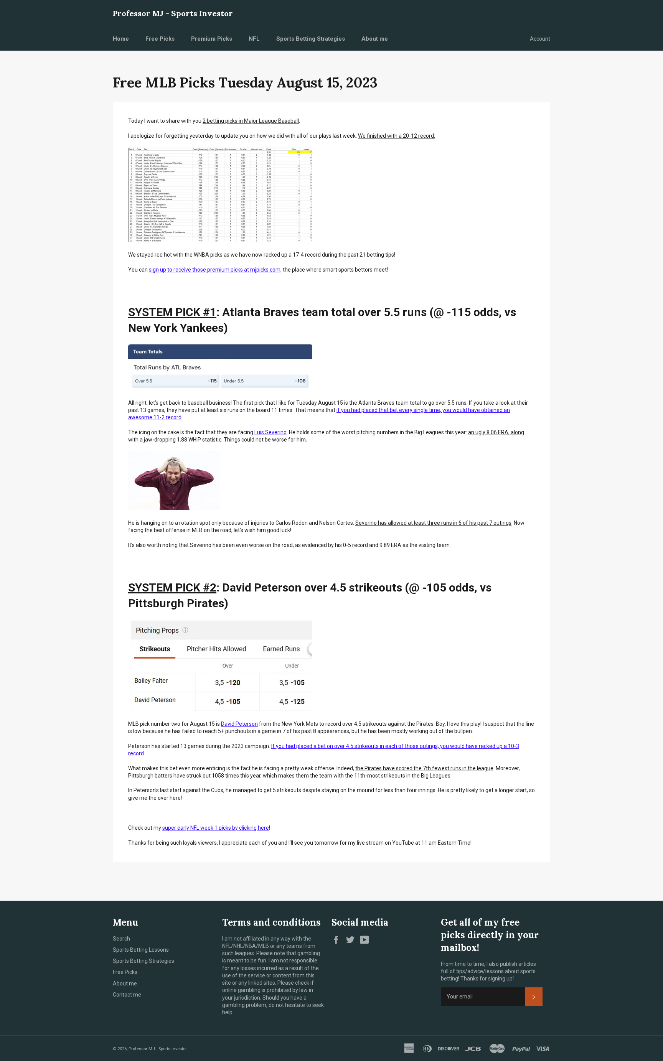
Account (540, 39)
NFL (254, 38)
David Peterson (239, 724)
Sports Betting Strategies (310, 38)
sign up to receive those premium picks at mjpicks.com (214, 270)
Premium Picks (211, 38)
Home (121, 38)
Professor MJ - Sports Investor (173, 13)
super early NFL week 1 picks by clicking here (215, 828)
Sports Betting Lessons (141, 950)
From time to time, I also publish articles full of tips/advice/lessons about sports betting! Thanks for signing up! (488, 971)
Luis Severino (270, 432)
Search (121, 939)
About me (374, 38)
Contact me (127, 995)
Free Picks (160, 38)
